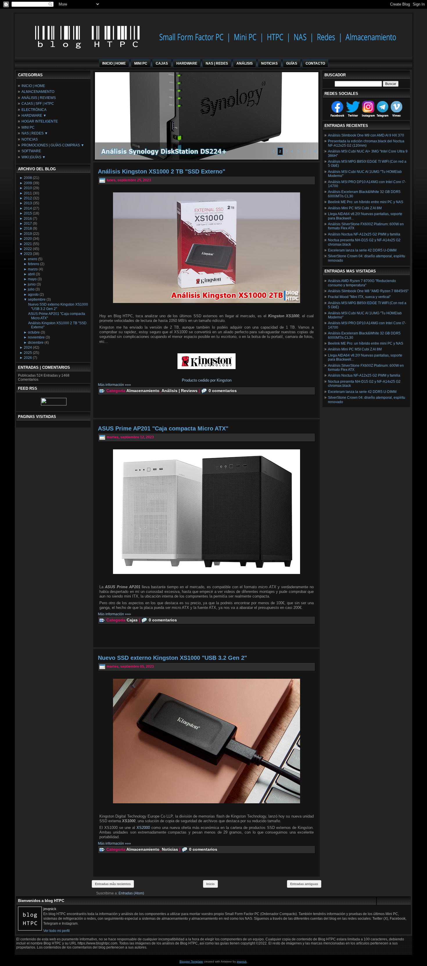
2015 (28, 213)
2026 (28, 358)
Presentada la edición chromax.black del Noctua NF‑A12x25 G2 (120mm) (366, 143)
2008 (28, 178)
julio (31, 289)
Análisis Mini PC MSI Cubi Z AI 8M (355, 208)
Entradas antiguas (304, 884)
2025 (28, 353)
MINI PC (28, 127)
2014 (28, 208)
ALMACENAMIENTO (37, 92)
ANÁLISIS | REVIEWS (38, 98)
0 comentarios (223, 390)
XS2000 (144, 827)
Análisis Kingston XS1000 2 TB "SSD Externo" (161, 171)
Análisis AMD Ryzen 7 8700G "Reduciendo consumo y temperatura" (362, 283)
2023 (28, 254)
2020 (28, 239)
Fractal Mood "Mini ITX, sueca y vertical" (359, 297)
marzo (33, 269)
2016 (28, 219)
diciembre (36, 343)
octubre (34, 332)
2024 (28, 347)
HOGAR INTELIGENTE (39, 121)
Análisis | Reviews (180, 390)
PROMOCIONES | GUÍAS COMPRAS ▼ (52, 145)
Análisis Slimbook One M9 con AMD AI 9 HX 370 (366, 135)
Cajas (132, 619)
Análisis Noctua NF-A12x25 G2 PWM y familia (364, 234)
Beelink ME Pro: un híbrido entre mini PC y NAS (365, 202)
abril (31, 274)
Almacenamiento (142, 390)
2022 (28, 249)
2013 (28, 203)
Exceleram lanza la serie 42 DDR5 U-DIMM (362, 250)
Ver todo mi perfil (56, 931)
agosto (33, 295)
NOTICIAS (29, 139)
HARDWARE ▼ (33, 116)
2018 (28, 228)
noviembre (36, 337)
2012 (28, 198)
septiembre (37, 299)
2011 (28, 193)
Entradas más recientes (113, 884)
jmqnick (242, 961)
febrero (33, 264)
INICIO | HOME (33, 86)
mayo (32, 279)
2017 (28, 223)
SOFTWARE (31, 151)
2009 (28, 183)
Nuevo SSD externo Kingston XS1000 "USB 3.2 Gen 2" (172, 658)
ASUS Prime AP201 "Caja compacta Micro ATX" (163, 428)
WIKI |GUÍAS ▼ (33, 157)
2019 (28, 234)
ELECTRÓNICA (33, 110)
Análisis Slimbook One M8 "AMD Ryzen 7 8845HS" (368, 291)
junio (32, 284)
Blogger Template (191, 961)
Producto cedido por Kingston (207, 380)
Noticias (170, 849)
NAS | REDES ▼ (34, 133)
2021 (28, 244)
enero (32, 259)
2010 (28, 188)
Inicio (210, 884)
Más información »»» (114, 385)
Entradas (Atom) (131, 893)
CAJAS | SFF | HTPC (37, 104)
